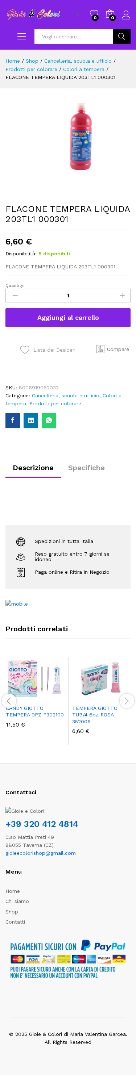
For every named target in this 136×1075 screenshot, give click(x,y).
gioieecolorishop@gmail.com (40, 853)
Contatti (15, 922)
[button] (112, 349)
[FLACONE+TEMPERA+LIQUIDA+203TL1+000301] (31, 420)
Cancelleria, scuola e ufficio (65, 395)
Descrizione (33, 467)
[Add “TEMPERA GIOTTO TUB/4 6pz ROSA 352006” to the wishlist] (117, 696)
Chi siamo (17, 901)
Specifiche (86, 467)
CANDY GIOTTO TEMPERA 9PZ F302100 (35, 711)
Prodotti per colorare (55, 403)
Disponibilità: (21, 253)
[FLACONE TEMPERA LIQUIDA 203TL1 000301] (12, 420)
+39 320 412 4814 (41, 824)
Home (12, 891)
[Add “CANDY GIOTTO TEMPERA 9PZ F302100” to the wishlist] (51, 696)
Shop (11, 912)
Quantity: (14, 285)
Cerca (122, 36)
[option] (35, 698)
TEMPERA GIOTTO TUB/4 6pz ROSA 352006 (95, 714)
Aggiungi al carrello (68, 317)
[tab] (33, 471)
